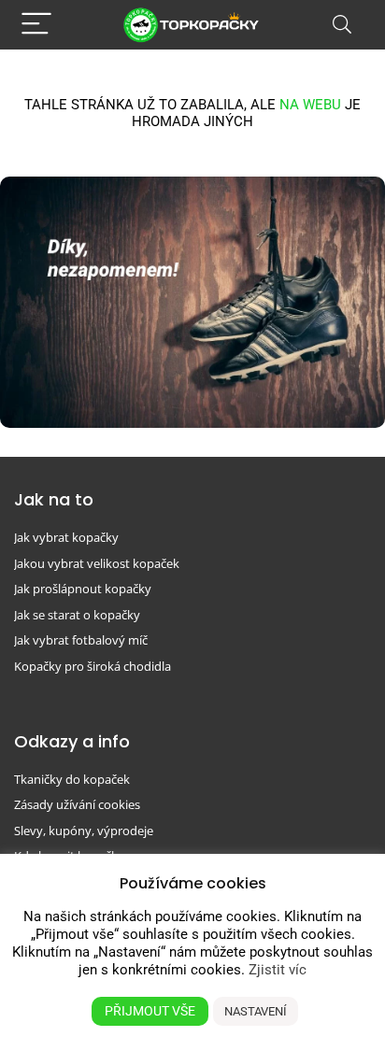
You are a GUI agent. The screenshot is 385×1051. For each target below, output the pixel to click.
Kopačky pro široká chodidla (92, 666)
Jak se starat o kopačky (77, 614)
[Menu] (36, 25)
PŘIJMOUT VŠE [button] (150, 1010)
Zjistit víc (278, 969)
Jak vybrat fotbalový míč (81, 640)
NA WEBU (310, 104)
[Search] (342, 25)
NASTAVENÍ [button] (255, 1011)
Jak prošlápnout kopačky (82, 588)
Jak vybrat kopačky (66, 537)
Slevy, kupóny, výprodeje (83, 830)
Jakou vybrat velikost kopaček (96, 563)
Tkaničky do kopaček (72, 779)
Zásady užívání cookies (77, 804)
